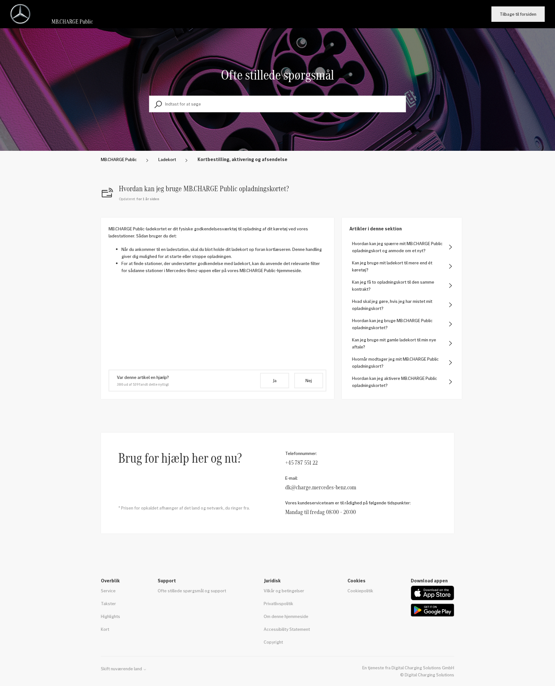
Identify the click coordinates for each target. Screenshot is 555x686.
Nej (308, 380)
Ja (275, 380)
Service (108, 590)
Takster (108, 603)
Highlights (110, 616)
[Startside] (54, 14)
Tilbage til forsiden (518, 14)
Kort (105, 629)
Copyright (273, 642)
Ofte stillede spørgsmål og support (192, 590)
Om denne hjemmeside (286, 616)
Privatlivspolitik (278, 603)
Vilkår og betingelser (284, 590)
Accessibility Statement (287, 629)
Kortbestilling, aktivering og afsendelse (242, 159)
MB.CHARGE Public (119, 159)
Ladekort (167, 159)
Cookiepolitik (360, 590)
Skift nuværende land (122, 669)
